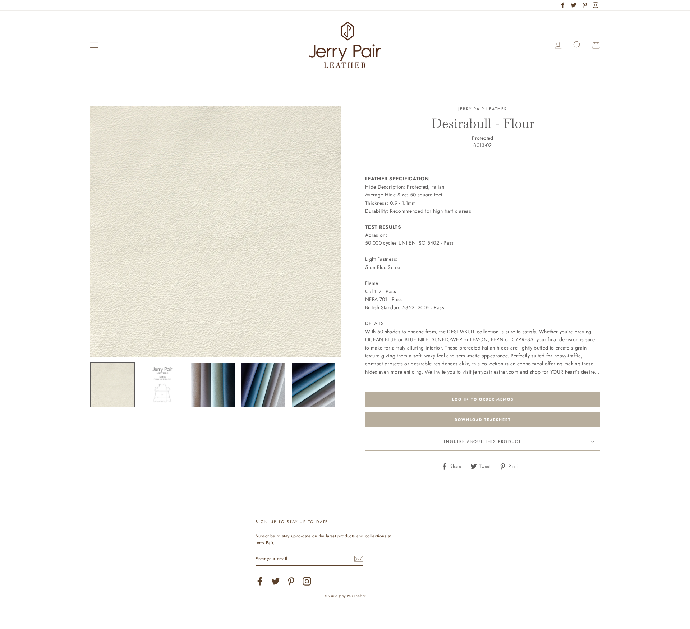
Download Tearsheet (483, 419)
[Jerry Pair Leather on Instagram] (307, 581)
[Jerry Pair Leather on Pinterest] (291, 581)
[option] (215, 231)
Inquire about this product (482, 441)
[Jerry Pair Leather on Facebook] (260, 581)
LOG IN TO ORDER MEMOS (483, 399)
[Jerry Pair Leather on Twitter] (275, 581)
